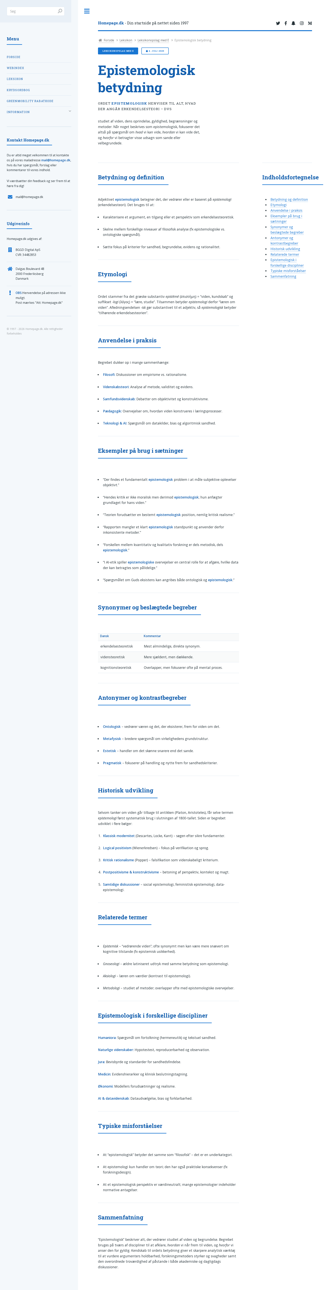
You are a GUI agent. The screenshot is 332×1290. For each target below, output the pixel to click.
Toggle (87, 11)
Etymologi (279, 204)
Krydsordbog (18, 90)
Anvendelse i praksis (286, 210)
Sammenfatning (283, 276)
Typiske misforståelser (288, 270)
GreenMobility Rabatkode (30, 101)
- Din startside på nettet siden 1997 (143, 23)
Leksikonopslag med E (153, 40)
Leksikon (126, 40)
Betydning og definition (289, 199)
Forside (108, 40)
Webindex (15, 68)
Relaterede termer (285, 254)
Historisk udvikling (285, 248)
